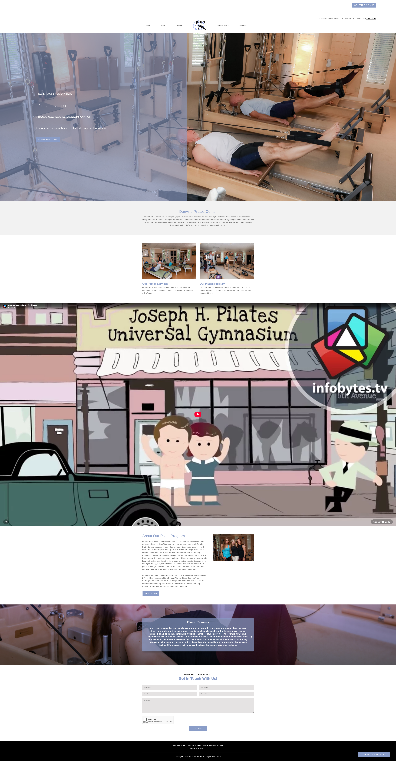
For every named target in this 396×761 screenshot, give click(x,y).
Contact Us (243, 25)
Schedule (179, 25)
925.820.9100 (201, 748)
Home (148, 25)
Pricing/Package (223, 25)
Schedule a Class (364, 5)
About (163, 25)
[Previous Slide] (144, 636)
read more (151, 593)
